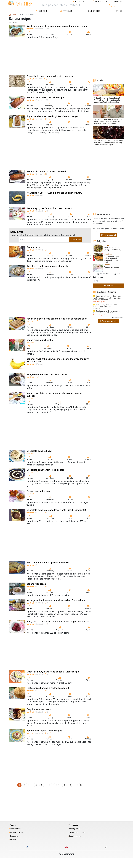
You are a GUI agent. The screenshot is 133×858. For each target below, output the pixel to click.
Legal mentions (75, 836)
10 (70, 785)
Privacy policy (74, 829)
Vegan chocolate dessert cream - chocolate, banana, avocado (54, 394)
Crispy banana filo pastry (39, 491)
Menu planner (107, 235)
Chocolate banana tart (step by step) (45, 469)
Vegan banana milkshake (39, 340)
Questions (94, 11)
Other (119, 11)
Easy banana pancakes (38, 709)
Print (118, 274)
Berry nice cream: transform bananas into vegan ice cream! (57, 621)
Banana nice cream (36, 584)
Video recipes (15, 829)
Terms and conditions (77, 832)
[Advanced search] (114, 6)
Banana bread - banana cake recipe (45, 97)
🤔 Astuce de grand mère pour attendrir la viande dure (105, 305)
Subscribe (75, 239)
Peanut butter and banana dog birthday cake (49, 76)
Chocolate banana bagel (39, 451)
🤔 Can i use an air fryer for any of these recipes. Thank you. (106, 312)
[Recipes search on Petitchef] (110, 5)
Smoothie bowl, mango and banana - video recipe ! (53, 671)
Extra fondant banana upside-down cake (47, 562)
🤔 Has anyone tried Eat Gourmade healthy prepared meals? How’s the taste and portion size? (107, 298)
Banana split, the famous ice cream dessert (49, 208)
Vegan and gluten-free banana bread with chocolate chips (56, 318)
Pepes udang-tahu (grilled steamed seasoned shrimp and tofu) (112, 259)
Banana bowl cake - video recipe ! (44, 730)
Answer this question (99, 301)
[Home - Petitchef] (10, 15)
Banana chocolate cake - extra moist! (46, 171)
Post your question (110, 321)
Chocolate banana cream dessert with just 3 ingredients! (56, 510)
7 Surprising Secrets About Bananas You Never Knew (54, 192)
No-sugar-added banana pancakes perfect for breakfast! (56, 600)
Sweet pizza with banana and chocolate (47, 266)
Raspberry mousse (111, 267)
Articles (67, 11)
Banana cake (33, 247)
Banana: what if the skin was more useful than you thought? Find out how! (57, 360)
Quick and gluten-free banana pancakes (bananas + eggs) (56, 26)
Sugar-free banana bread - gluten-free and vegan (52, 116)
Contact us (73, 825)
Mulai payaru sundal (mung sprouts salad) (112, 249)
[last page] (81, 785)
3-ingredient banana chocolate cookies (47, 374)
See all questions (117, 317)
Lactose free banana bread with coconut (47, 688)
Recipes (42, 11)
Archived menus (105, 274)
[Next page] (75, 785)
